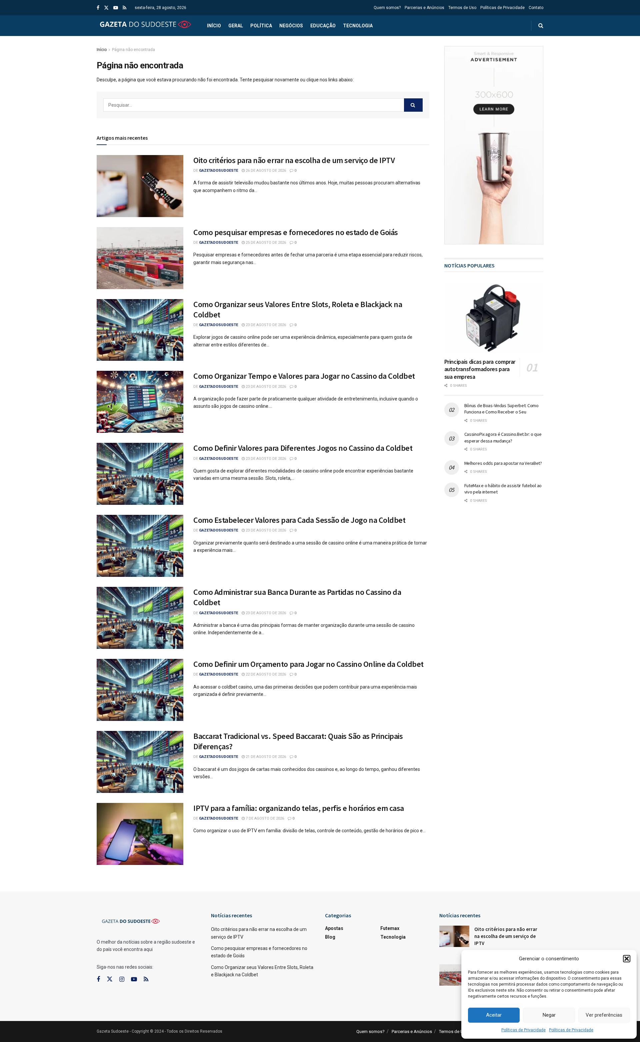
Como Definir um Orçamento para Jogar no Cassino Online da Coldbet (308, 664)
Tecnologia (358, 25)
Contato (536, 7)
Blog (330, 937)
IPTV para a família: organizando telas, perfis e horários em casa (298, 808)
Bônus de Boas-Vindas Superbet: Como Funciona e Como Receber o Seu (501, 408)
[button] (626, 958)
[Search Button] (413, 105)
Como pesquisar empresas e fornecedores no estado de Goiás (295, 232)
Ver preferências (604, 1015)
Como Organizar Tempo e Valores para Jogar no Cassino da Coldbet (304, 376)
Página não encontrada (133, 49)
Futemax (389, 928)
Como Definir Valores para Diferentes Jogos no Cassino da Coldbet (302, 448)
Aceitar (494, 1015)
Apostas (334, 928)
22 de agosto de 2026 (265, 674)
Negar (549, 1015)
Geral (235, 25)
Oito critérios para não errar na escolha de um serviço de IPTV (294, 160)
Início (214, 25)
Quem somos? (387, 7)
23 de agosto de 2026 (265, 325)
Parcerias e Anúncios (424, 7)
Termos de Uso (462, 7)
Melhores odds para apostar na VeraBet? (503, 463)
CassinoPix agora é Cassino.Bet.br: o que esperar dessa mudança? (503, 437)
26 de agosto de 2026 (265, 170)
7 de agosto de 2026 (264, 818)
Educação (323, 25)
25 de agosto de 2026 (265, 242)
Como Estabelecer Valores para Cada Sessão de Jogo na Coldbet (299, 520)
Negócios (291, 25)
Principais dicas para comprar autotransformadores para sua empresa (480, 369)
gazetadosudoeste (218, 170)
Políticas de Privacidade (523, 1030)
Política (261, 25)
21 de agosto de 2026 (265, 757)
